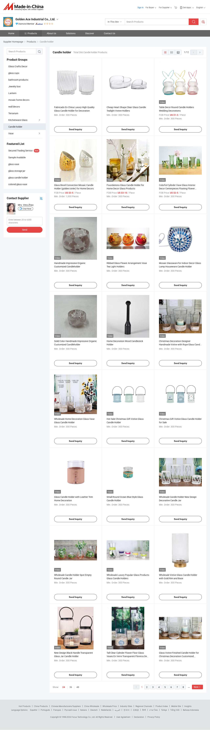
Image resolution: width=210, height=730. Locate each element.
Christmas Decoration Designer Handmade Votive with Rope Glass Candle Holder (180, 344)
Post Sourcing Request (203, 21)
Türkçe (164, 710)
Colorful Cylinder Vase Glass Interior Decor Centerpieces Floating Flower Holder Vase (177, 188)
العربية (117, 710)
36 (70, 687)
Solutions (70, 33)
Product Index (162, 706)
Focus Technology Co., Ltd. (84, 717)
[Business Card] (41, 198)
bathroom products (18, 79)
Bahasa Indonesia (191, 710)
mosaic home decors (18, 99)
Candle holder (15, 126)
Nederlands (106, 710)
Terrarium (13, 113)
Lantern (12, 93)
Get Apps (186, 7)
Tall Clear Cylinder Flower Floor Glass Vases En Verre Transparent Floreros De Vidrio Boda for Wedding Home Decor (127, 656)
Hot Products (25, 706)
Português (45, 710)
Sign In (140, 7)
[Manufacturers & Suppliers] (24, 6)
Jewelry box (14, 86)
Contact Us (109, 33)
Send (24, 229)
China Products (41, 706)
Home (11, 33)
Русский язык (70, 710)
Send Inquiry (75, 129)
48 (77, 687)
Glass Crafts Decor (17, 66)
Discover (89, 33)
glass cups (13, 73)
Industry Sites (126, 706)
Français (57, 710)
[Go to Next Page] (200, 52)
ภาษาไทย (153, 710)
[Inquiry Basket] (176, 7)
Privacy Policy (153, 717)
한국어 (126, 710)
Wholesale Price (110, 706)
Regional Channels (144, 706)
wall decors (14, 106)
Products (32, 33)
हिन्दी (144, 710)
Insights (187, 706)
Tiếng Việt (174, 710)
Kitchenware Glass (17, 120)
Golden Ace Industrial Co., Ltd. (35, 19)
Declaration (139, 717)
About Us (51, 33)
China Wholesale (91, 706)
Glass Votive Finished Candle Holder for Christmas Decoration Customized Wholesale (179, 656)
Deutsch (94, 710)
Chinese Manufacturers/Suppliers (66, 706)
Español (33, 710)
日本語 (136, 710)
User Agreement (123, 717)
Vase (10, 133)
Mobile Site (176, 706)
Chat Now (26, 208)
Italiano (83, 710)
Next (196, 686)
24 (63, 687)
